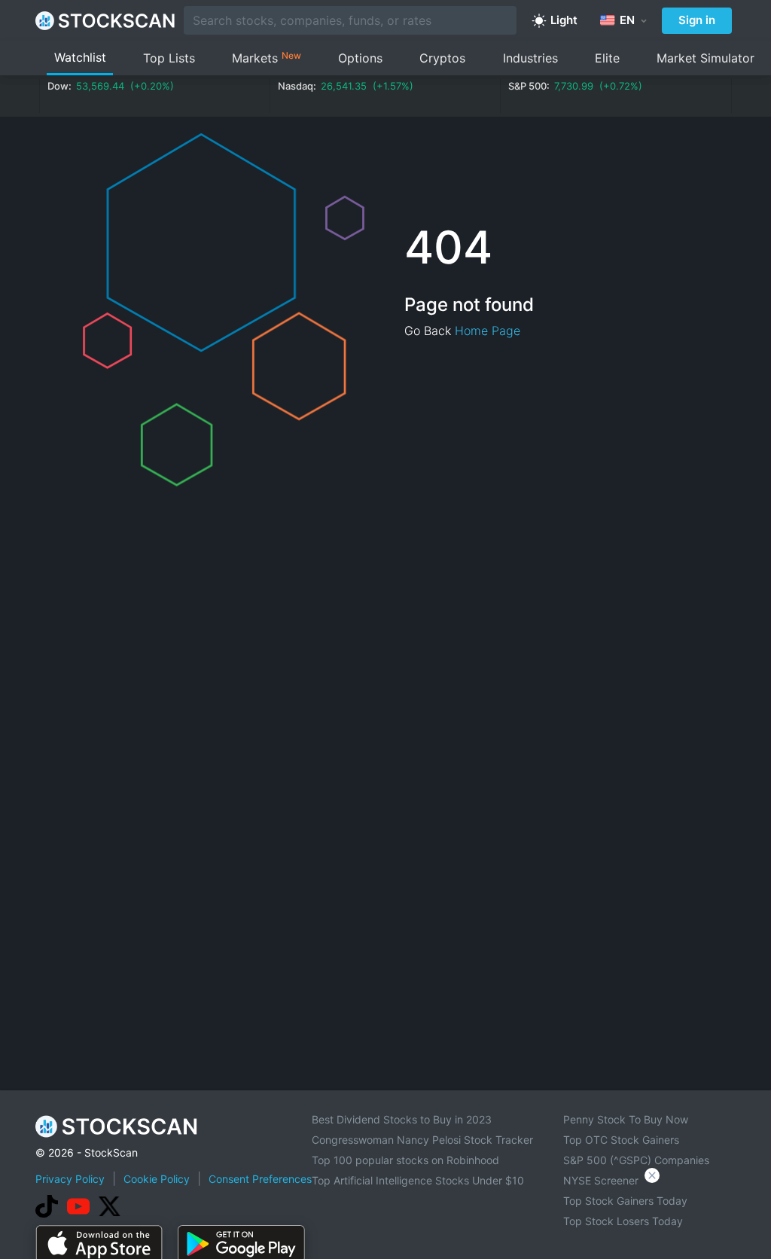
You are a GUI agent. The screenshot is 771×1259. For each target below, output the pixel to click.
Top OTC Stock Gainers (621, 1139)
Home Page (487, 330)
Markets (266, 58)
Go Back (427, 330)
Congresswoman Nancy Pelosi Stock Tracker (422, 1139)
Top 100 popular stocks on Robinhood (405, 1160)
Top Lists (169, 58)
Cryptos (442, 58)
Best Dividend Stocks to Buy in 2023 (402, 1119)
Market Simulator (705, 58)
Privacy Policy (70, 1178)
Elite (607, 58)
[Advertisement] (385, 1217)
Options (360, 58)
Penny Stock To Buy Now (625, 1119)
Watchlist (80, 57)
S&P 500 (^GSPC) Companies (636, 1160)
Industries (530, 58)
